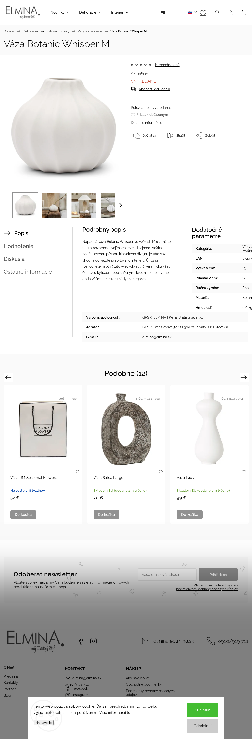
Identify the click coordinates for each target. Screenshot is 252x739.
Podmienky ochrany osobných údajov (150, 693)
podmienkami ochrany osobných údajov (207, 589)
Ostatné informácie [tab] (28, 271)
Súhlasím (202, 710)
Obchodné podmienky (144, 684)
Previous (9, 377)
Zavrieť (234, 151)
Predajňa (11, 676)
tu (129, 712)
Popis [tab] (21, 233)
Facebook (81, 641)
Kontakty (11, 683)
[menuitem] (59, 12)
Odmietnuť (203, 726)
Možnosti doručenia (154, 89)
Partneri (10, 689)
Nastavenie (44, 722)
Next (244, 377)
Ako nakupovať (138, 678)
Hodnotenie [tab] (18, 246)
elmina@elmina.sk (173, 641)
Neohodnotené (167, 65)
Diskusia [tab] (14, 259)
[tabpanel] (43, 454)
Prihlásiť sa (218, 574)
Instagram (93, 641)
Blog (7, 695)
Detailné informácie (146, 123)
